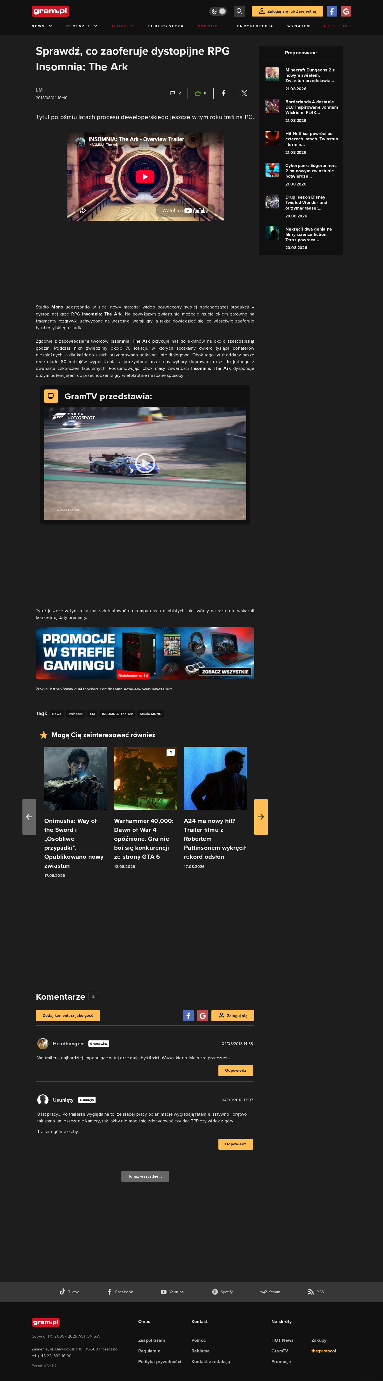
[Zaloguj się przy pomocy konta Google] (346, 11)
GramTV (279, 1351)
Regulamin (149, 1351)
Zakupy (319, 1340)
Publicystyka (166, 26)
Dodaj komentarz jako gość (68, 1015)
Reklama (201, 1351)
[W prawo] (261, 817)
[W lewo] (29, 817)
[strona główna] (64, 11)
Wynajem (299, 26)
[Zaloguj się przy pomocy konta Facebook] (332, 11)
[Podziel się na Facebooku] (224, 93)
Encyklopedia (255, 26)
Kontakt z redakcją (211, 1361)
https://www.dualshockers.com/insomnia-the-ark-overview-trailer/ (111, 689)
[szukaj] (239, 11)
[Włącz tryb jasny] (218, 11)
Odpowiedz (235, 1070)
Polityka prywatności (159, 1361)
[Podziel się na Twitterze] (244, 93)
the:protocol (324, 1351)
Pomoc (199, 1340)
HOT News (282, 1340)
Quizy (119, 26)
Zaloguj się (237, 1016)
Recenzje (78, 26)
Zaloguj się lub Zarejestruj (291, 11)
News (38, 26)
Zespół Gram (151, 1340)
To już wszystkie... (145, 1176)
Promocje (210, 26)
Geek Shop (337, 26)
